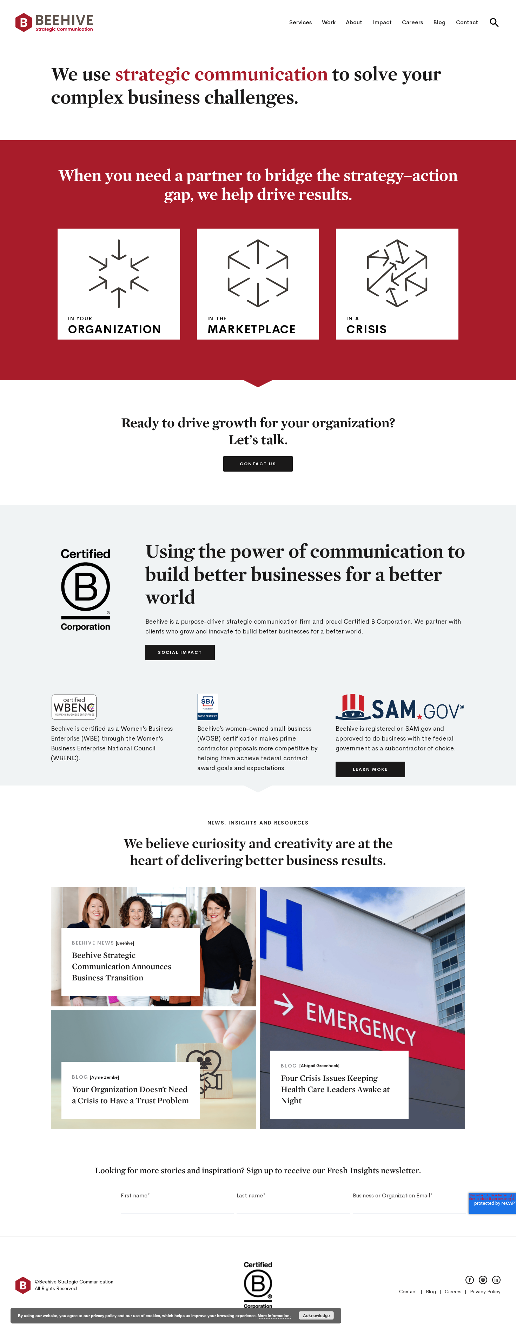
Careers (412, 22)
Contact (467, 22)
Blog (439, 22)
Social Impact (180, 652)
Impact (382, 22)
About (354, 22)
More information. (274, 1315)
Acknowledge (316, 1315)
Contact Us (258, 464)
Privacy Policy (485, 1291)
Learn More (102, 329)
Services (300, 22)
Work (329, 22)
